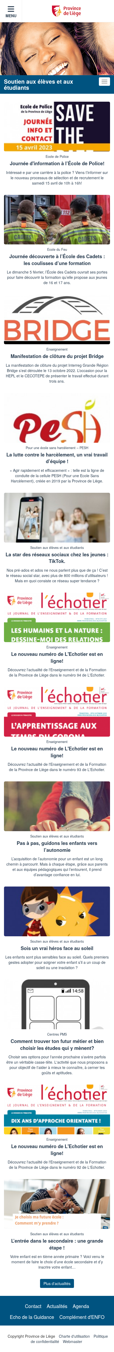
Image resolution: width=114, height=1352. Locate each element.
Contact (33, 1305)
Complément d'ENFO (81, 1316)
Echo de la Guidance (32, 1316)
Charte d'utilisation (74, 1336)
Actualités (57, 1305)
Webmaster (72, 1341)
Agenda (81, 1305)
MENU (11, 15)
